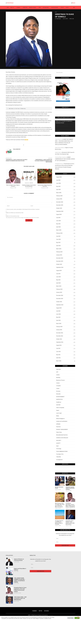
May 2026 (58, 186)
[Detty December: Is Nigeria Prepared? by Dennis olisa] (44, 176)
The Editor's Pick (59, 454)
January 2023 (59, 292)
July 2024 (58, 236)
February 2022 (59, 326)
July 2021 (58, 348)
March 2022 (58, 323)
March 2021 (58, 360)
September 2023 (59, 267)
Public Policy (59, 432)
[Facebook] (69, 7)
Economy (18, 7)
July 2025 (58, 217)
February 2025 (59, 233)
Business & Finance (32, 7)
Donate (67, 7)
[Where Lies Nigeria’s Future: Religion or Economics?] (13, 176)
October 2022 (59, 301)
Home (8, 7)
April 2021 (58, 357)
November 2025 (59, 205)
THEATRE (58, 456)
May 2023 (58, 279)
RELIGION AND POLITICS (62, 434)
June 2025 (58, 220)
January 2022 (59, 329)
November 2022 (59, 298)
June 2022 (58, 314)
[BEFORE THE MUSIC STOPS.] (60, 481)
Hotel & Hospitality (60, 407)
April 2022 (58, 320)
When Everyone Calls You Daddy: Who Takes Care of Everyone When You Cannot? (59, 505)
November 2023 (59, 261)
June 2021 (58, 351)
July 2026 (58, 180)
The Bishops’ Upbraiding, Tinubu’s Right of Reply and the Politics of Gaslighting (70, 505)
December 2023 (59, 258)
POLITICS (58, 426)
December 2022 (59, 295)
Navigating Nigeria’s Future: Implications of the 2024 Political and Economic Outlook (20, 589)
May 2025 (58, 223)
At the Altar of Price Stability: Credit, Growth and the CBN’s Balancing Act (70, 522)
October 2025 (59, 208)
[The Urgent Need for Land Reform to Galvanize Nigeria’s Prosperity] (60, 514)
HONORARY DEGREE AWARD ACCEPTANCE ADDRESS (70, 488)
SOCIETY (58, 443)
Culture (57, 388)
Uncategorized (59, 459)
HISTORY (58, 404)
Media (40, 7)
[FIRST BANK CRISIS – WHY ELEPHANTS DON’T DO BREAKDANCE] (9, 600)
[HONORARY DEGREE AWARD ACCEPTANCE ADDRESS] (70, 481)
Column (58, 382)
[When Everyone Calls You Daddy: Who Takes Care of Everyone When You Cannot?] (60, 497)
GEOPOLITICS (59, 399)
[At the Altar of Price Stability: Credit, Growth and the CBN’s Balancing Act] (70, 514)
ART (57, 372)
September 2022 (59, 304)
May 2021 (58, 354)
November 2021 (59, 335)
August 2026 (59, 177)
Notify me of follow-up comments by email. (14, 212)
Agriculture (58, 369)
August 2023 (59, 270)
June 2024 (58, 239)
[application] (65, 126)
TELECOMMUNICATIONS (62, 451)
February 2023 (59, 289)
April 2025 (58, 226)
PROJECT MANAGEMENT (62, 429)
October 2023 (59, 264)
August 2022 (59, 307)
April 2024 (58, 245)
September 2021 (59, 342)
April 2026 (58, 189)
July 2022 (58, 311)
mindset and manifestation (61, 421)
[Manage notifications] (78, 617)
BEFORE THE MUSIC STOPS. (59, 488)
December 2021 (59, 332)
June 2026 (58, 183)
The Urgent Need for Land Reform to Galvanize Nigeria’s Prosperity (59, 522)
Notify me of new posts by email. (12, 216)
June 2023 (58, 276)
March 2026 (58, 192)
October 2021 (59, 339)
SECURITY (58, 440)
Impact (57, 410)
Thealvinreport (58, 18)
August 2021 (59, 345)
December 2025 (59, 202)
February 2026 (59, 195)
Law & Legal (59, 413)
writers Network (54, 7)
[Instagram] (72, 7)
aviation (58, 374)
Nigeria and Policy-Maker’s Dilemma (20, 569)
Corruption (25, 7)
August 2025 (59, 214)
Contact (62, 7)
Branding (58, 377)
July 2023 (58, 273)
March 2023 (58, 286)
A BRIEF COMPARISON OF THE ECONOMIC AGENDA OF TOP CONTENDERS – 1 (65, 159)
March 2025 (58, 230)
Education (58, 393)
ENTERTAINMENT (60, 396)
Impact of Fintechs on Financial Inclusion (19, 560)
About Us (12, 7)
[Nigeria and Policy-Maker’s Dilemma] (9, 571)
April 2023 (58, 282)
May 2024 (58, 242)
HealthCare (58, 402)
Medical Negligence (60, 418)
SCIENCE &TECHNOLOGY (62, 437)
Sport (57, 445)
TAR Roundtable (46, 7)
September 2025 (59, 211)
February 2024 (59, 251)
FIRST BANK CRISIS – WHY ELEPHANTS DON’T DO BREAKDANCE (20, 598)
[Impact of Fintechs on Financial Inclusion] (9, 562)
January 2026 (59, 198)
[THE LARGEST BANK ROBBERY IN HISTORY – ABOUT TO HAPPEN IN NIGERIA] (9, 581)
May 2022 (58, 317)
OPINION (58, 424)
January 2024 (59, 254)
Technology (58, 448)
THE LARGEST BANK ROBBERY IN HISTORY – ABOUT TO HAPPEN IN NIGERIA (19, 580)
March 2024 (58, 248)
